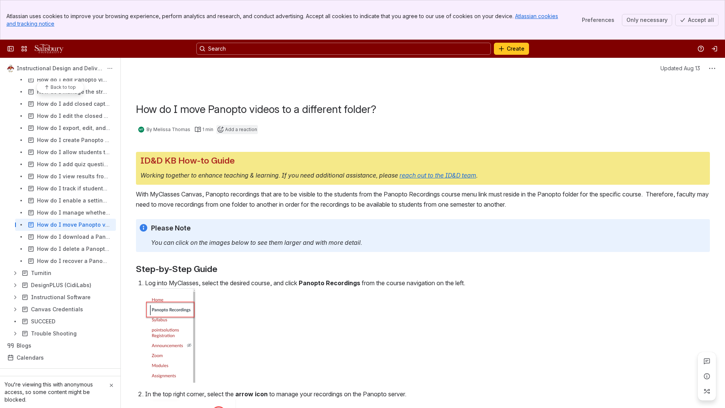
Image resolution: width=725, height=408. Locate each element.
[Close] (111, 385)
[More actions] (109, 68)
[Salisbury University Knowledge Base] (49, 49)
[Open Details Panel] (707, 376)
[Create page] (707, 391)
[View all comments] (707, 361)
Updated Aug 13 (680, 68)
